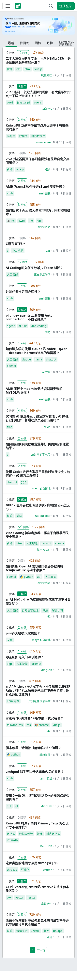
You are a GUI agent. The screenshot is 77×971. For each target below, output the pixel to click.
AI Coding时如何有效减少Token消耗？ (34, 268)
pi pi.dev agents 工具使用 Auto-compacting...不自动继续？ (30, 317)
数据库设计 (26, 834)
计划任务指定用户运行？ (23, 291)
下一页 (41, 950)
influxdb (12, 840)
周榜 (38, 43)
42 (49, 616)
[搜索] (51, 6)
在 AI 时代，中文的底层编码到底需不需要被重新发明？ (38, 601)
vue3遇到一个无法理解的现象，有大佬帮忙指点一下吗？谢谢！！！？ (38, 94)
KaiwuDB (46, 846)
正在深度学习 (42, 274)
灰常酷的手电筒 (41, 454)
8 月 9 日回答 (63, 778)
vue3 (10, 102)
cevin (47, 427)
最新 (11, 43)
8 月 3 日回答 (63, 108)
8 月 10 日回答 (62, 731)
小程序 (35, 931)
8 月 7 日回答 (63, 806)
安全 (24, 482)
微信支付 (21, 931)
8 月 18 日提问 (62, 250)
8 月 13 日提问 (62, 583)
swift (22, 221)
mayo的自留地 (41, 488)
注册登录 (65, 6)
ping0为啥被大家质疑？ (23, 633)
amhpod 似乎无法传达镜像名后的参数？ (35, 771)
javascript (23, 102)
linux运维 (13, 701)
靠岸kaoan (44, 549)
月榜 (50, 43)
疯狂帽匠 (46, 75)
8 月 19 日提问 (62, 169)
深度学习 (57, 610)
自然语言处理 (30, 610)
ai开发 (23, 326)
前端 (9, 69)
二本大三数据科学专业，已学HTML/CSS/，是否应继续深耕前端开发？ (38, 60)
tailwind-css (15, 725)
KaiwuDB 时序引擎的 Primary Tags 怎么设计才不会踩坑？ (37, 825)
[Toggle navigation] (7, 6)
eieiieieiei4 (43, 142)
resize (31, 897)
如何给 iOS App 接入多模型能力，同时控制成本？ (38, 212)
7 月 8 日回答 (63, 75)
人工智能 (12, 274)
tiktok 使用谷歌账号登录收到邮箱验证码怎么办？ (38, 507)
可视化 (25, 869)
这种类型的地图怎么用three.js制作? (32, 863)
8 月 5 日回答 (63, 870)
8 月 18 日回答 (62, 227)
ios (13, 221)
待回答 (24, 43)
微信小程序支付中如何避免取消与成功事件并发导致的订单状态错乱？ (37, 922)
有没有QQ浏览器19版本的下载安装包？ (34, 718)
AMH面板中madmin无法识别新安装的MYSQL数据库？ (34, 390)
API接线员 (44, 227)
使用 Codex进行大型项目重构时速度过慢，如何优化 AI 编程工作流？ (38, 474)
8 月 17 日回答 (62, 332)
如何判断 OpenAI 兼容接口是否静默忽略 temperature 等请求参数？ (34, 568)
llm (31, 221)
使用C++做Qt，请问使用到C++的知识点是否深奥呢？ (37, 797)
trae (9, 427)
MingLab (46, 670)
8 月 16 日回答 (62, 399)
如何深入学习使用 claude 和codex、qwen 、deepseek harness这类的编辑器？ (37, 351)
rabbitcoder (43, 516)
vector (19, 897)
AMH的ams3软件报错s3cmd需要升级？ (35, 186)
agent (11, 326)
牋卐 (48, 169)
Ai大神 (46, 372)
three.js (12, 869)
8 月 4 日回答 (63, 903)
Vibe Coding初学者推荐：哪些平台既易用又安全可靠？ (37, 535)
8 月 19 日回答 (62, 193)
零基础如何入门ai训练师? (24, 657)
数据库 (23, 136)
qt (16, 806)
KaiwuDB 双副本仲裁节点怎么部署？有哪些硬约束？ (37, 127)
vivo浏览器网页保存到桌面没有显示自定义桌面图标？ (37, 161)
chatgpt (51, 359)
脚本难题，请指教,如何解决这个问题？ (33, 748)
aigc (9, 664)
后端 (19, 516)
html (27, 69)
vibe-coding (38, 326)
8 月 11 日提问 (62, 701)
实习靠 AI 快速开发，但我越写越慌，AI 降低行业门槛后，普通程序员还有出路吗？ (37, 418)
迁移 (39, 834)
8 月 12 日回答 (62, 488)
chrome (44, 725)
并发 (46, 931)
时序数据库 (38, 136)
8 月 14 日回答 (62, 454)
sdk (39, 221)
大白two (46, 108)
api (39, 577)
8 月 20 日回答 (62, 142)
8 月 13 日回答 (62, 616)
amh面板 (45, 193)
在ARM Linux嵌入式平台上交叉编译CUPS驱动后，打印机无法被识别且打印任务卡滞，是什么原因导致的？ (38, 690)
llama (38, 359)
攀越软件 (45, 755)
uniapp (58, 931)
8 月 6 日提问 (63, 846)
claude (26, 359)
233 (48, 250)
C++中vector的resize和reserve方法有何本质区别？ (37, 889)
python (28, 577)
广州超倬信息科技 (39, 701)
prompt (46, 543)
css (18, 69)
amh (10, 193)
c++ (9, 806)
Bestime (46, 870)
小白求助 (17, 250)
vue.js (38, 69)
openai (11, 366)
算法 (45, 610)
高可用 (11, 136)
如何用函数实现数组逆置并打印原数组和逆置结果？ (37, 446)
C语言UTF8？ (16, 244)
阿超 (48, 332)
